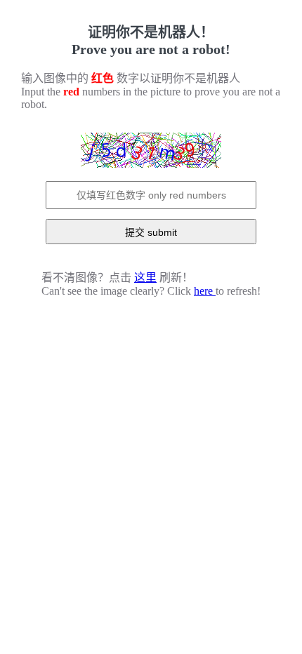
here (205, 291)
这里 (145, 277)
